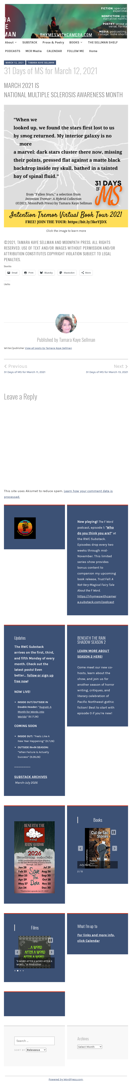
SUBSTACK (29, 42)
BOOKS (74, 42)
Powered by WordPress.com (66, 1079)
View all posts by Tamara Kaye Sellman (48, 348)
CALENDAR (54, 51)
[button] (80, 848)
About (9, 42)
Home (93, 51)
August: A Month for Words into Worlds (34, 711)
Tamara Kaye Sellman (41, 62)
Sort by (20, 1050)
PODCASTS (12, 51)
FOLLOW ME (75, 51)
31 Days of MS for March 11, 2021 (24, 368)
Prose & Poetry (53, 42)
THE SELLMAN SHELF (103, 42)
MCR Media (33, 51)
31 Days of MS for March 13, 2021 (107, 368)
